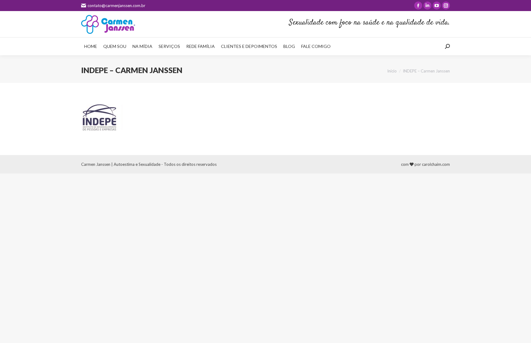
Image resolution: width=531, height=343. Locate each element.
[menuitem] (90, 46)
